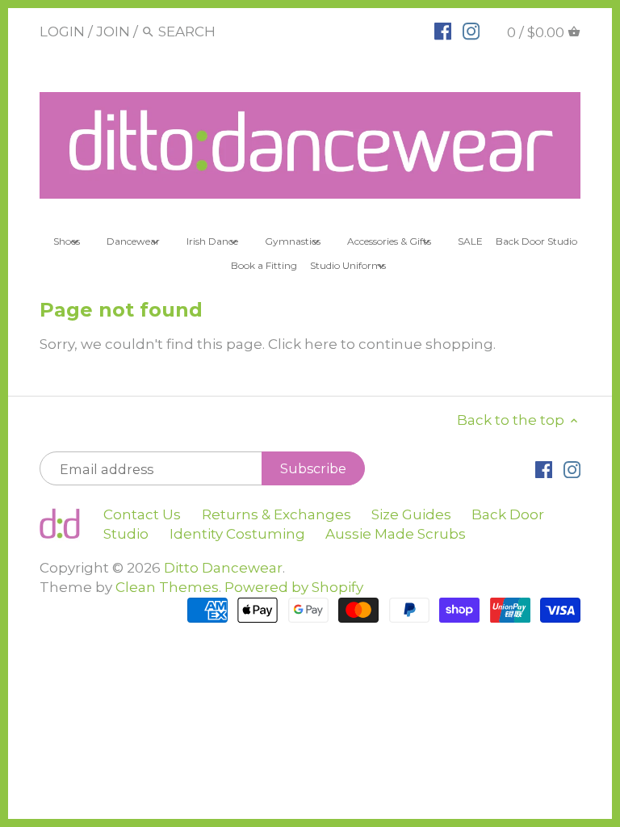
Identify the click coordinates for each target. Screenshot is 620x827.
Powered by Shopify (293, 587)
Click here (302, 344)
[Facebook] (442, 30)
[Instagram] (471, 30)
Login (62, 31)
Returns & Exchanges (276, 514)
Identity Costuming (237, 534)
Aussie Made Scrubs (395, 534)
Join (113, 31)
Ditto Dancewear (223, 568)
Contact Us (142, 514)
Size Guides (411, 514)
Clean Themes (167, 587)
